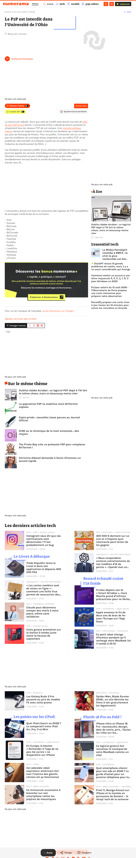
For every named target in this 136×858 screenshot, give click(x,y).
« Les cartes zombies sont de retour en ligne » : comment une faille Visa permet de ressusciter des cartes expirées (43, 590)
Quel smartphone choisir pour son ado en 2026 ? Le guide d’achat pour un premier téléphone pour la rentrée (112, 773)
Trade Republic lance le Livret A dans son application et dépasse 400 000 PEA (43, 567)
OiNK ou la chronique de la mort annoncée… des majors (49, 432)
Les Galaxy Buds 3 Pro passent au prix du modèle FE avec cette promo (43, 699)
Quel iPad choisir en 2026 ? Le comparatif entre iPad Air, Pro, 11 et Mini (43, 726)
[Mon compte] (106, 4)
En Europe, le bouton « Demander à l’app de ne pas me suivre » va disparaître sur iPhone (42, 750)
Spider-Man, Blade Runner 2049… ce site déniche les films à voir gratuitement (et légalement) (112, 701)
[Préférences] (111, 4)
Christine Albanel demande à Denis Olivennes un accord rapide (50, 459)
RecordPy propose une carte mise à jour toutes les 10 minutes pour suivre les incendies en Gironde (110, 305)
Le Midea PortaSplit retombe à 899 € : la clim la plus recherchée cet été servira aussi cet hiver (116, 254)
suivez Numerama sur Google (57, 311)
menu (35, 3)
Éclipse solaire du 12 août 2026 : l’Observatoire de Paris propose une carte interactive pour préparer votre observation (109, 292)
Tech (129, 12)
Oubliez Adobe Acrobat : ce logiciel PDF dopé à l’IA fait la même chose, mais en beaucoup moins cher (53, 392)
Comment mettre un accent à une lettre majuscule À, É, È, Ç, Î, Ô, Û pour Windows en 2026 (110, 278)
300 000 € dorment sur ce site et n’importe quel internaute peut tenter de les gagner (112, 540)
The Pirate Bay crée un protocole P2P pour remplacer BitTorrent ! (52, 446)
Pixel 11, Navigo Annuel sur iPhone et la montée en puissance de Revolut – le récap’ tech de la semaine (112, 795)
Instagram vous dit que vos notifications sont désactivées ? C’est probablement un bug (43, 540)
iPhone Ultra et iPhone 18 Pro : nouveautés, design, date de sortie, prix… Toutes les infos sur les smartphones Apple (113, 728)
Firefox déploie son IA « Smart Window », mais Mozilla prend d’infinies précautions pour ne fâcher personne (113, 595)
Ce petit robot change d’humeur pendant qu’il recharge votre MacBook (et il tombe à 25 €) (113, 639)
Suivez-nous (81, 106)
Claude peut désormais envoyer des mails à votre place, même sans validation (42, 612)
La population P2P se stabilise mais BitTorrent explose (48, 405)
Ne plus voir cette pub (15, 99)
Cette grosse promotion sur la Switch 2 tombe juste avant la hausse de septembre (43, 634)
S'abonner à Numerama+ (44, 297)
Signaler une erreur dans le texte (20, 318)
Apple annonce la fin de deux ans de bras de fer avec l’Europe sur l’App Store (111, 617)
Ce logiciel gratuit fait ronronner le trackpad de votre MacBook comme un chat (112, 750)
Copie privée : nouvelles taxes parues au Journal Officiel (49, 419)
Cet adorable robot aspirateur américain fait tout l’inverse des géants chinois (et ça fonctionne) (42, 772)
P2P (8, 331)
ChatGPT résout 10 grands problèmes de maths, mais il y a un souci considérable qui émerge (110, 266)
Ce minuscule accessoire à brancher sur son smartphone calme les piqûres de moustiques (43, 795)
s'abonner (125, 4)
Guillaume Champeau (22, 59)
